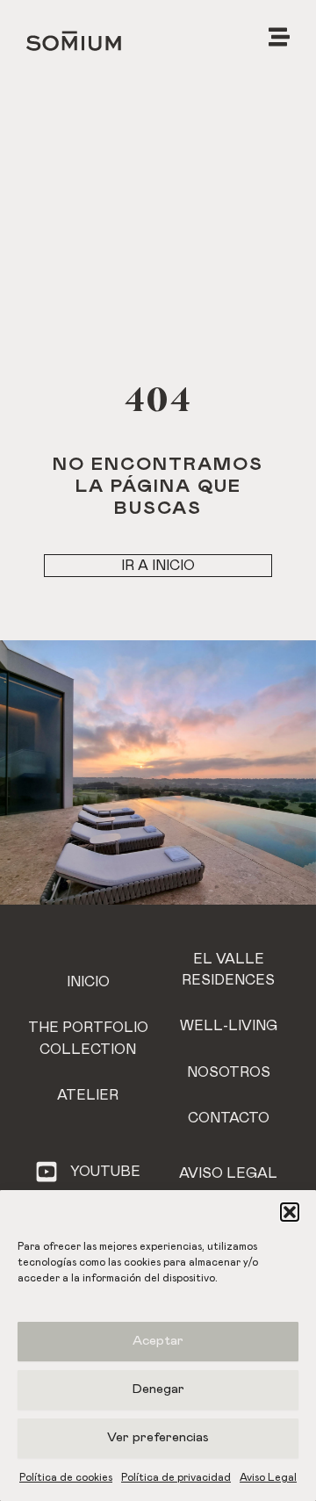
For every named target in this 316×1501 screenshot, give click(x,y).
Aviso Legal (268, 1477)
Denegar (158, 1389)
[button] (289, 1212)
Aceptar (158, 1340)
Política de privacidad (176, 1477)
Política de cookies (65, 1477)
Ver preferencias (158, 1437)
